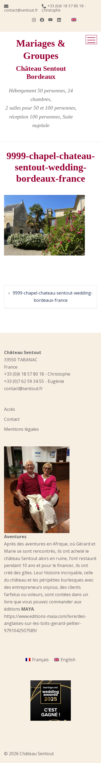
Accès (9, 409)
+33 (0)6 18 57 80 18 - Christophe (64, 8)
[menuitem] (73, 19)
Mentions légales (21, 429)
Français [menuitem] (40, 660)
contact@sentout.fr (21, 10)
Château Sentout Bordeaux (41, 72)
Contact (12, 419)
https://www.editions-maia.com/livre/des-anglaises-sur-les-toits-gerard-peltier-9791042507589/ (45, 623)
